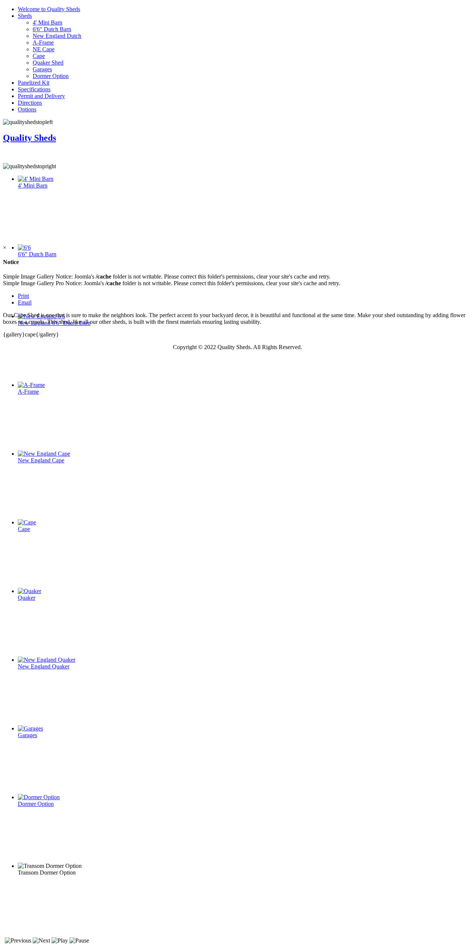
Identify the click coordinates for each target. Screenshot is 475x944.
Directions (30, 103)
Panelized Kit (33, 82)
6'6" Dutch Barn (52, 29)
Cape (39, 56)
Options (27, 109)
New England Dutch (57, 36)
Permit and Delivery (41, 96)
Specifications (34, 89)
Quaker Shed (48, 62)
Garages (42, 69)
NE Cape (44, 49)
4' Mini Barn (47, 22)
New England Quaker (43, 666)
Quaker (26, 598)
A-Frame (43, 42)
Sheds (25, 16)
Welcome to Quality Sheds (49, 9)
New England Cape (41, 460)
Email (25, 302)
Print (23, 296)
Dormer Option (51, 76)
